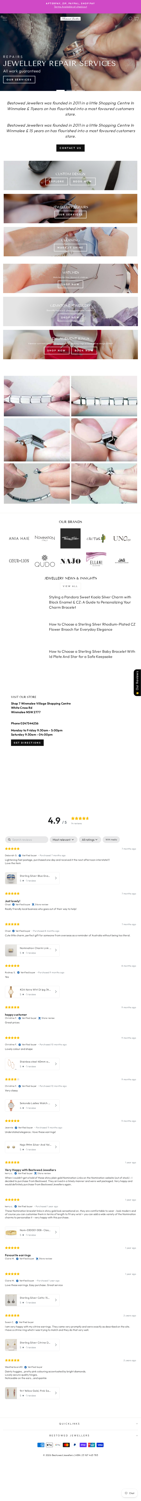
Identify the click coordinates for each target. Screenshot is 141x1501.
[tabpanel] (70, 1118)
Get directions (27, 742)
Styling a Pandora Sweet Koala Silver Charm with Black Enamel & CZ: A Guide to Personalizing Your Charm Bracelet (90, 602)
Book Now (84, 350)
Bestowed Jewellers (69, 1435)
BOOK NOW (82, 181)
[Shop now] (70, 311)
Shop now (70, 284)
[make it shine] (70, 241)
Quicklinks (69, 1423)
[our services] (70, 208)
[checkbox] (111, 839)
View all (70, 586)
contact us (70, 147)
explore (56, 181)
